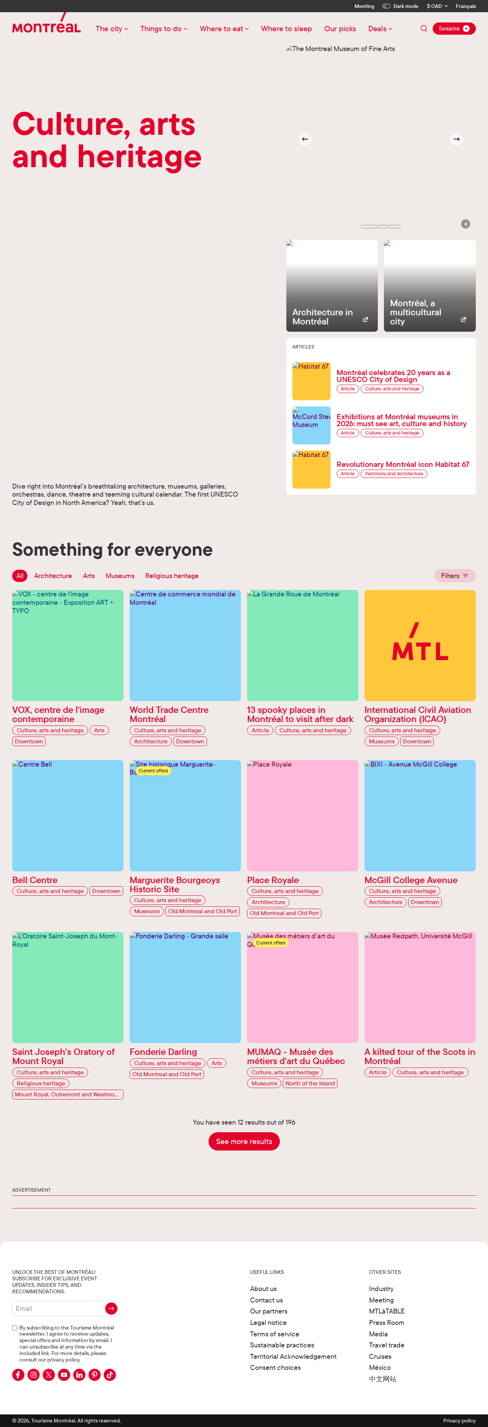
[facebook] (18, 1375)
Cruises (380, 1356)
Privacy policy (459, 1420)
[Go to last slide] (305, 139)
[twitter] (49, 1375)
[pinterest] (94, 1375)
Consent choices (275, 1367)
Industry (381, 1288)
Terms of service (274, 1334)
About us (263, 1288)
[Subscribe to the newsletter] (111, 1308)
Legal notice (268, 1322)
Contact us (266, 1300)
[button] (466, 224)
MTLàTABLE (387, 1311)
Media (378, 1334)
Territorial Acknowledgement (293, 1356)
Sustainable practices (282, 1345)
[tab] (369, 226)
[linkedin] (79, 1375)
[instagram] (33, 1375)
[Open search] (424, 28)
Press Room (387, 1322)
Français (466, 6)
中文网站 (382, 1378)
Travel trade (387, 1345)
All (20, 575)
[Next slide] (457, 139)
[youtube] (64, 1375)
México (380, 1367)
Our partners (268, 1311)
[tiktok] (110, 1375)
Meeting (364, 6)
